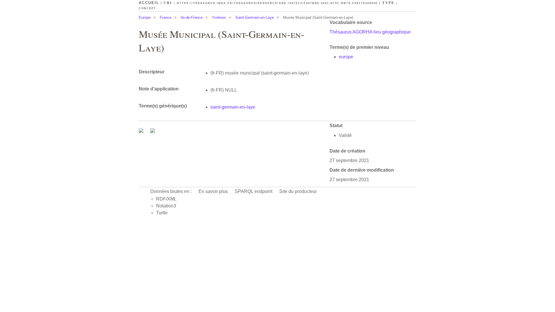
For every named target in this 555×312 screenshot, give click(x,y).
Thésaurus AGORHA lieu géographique (370, 31)
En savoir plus (213, 191)
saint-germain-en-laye (232, 107)
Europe (145, 17)
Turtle (162, 212)
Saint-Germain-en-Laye (254, 17)
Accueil (149, 3)
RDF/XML (166, 198)
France (165, 17)
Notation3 (166, 205)
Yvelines (219, 17)
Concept (147, 8)
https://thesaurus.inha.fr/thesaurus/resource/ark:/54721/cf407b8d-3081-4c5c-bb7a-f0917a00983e (277, 3)
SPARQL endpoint (253, 191)
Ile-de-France (192, 17)
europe (346, 56)
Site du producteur (298, 191)
